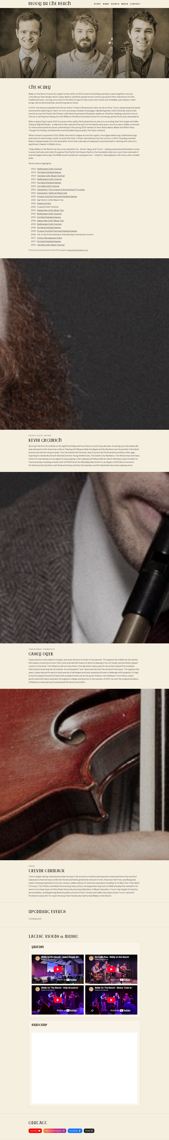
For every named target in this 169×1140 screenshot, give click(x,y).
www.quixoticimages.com (77, 250)
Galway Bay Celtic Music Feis (50, 210)
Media (124, 4)
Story (97, 4)
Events (115, 4)
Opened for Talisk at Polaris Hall (52, 193)
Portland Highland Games (49, 172)
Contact (135, 4)
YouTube (33, 1131)
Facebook (73, 1131)
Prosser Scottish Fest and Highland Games (57, 196)
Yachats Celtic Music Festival (51, 176)
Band (106, 4)
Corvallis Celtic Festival (48, 186)
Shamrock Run (44, 203)
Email (87, 1131)
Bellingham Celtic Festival (49, 169)
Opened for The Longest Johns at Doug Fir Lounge (61, 189)
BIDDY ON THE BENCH (50, 4)
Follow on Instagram (53, 1131)
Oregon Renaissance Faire (49, 238)
